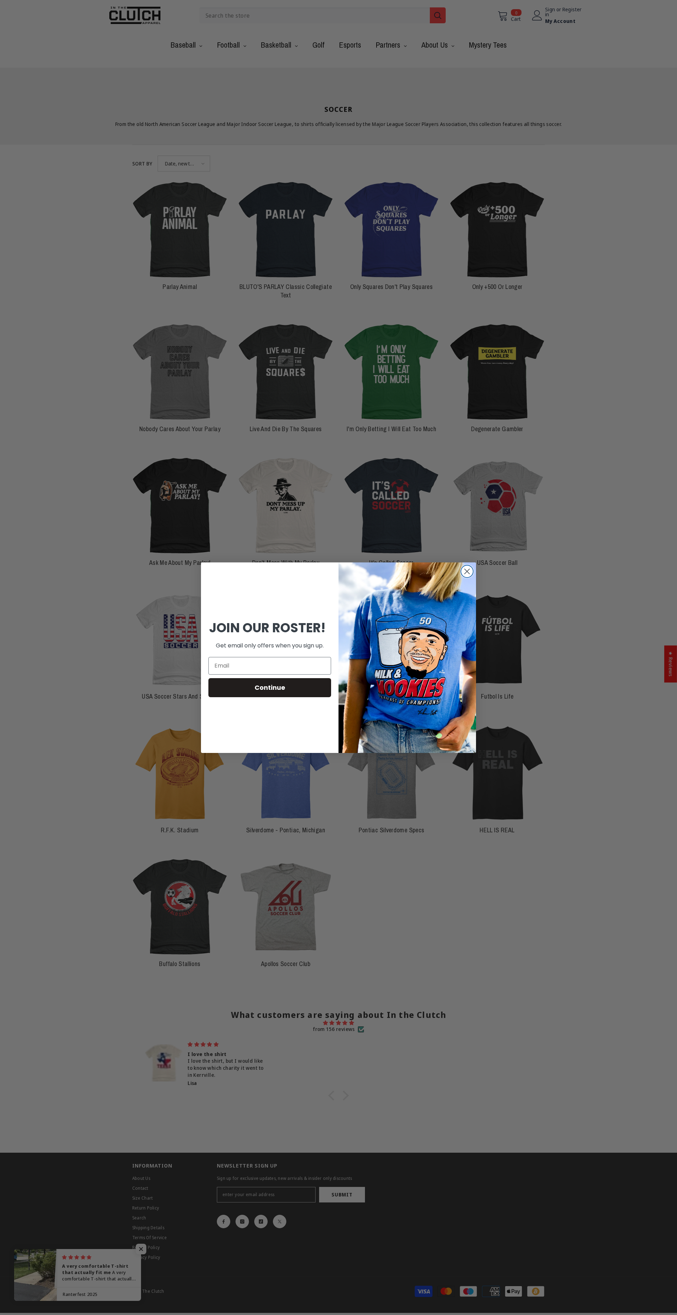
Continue (270, 687)
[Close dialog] (467, 571)
